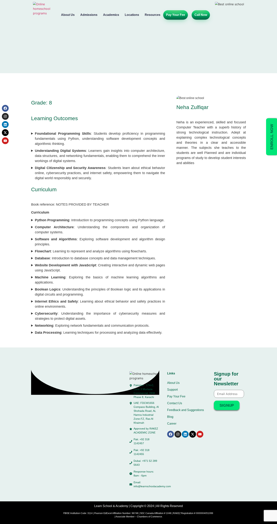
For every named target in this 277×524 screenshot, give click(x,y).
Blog (170, 416)
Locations (132, 14)
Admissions (88, 14)
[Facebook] (5, 108)
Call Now (200, 14)
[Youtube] (5, 140)
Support (172, 389)
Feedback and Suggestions (185, 410)
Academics (111, 14)
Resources (152, 14)
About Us (68, 14)
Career (171, 423)
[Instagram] (5, 116)
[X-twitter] (5, 132)
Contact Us (174, 403)
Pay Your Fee (175, 14)
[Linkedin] (5, 124)
